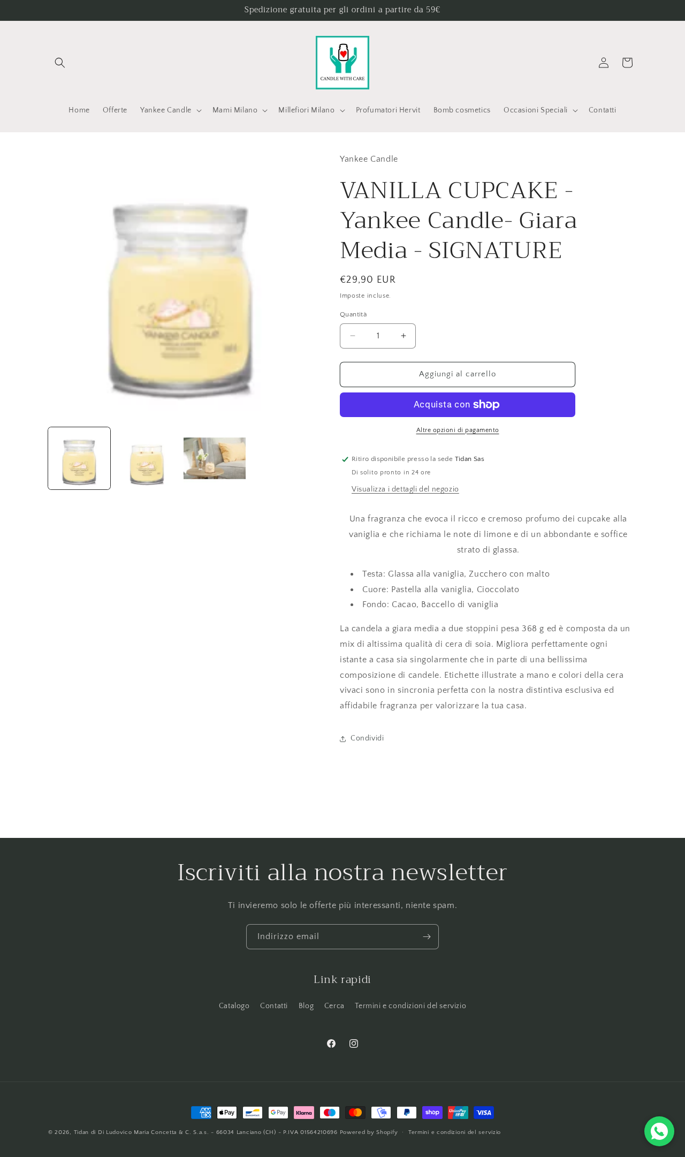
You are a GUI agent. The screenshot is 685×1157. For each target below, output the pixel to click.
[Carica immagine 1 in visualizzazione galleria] (79, 458)
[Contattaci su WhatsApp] (659, 1131)
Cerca (334, 1006)
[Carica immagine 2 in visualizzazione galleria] (147, 458)
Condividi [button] (367, 738)
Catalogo (234, 1006)
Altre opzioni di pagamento (457, 430)
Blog (306, 1006)
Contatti (274, 1006)
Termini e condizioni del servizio (410, 1006)
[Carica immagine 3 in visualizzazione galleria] (215, 458)
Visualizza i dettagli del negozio (405, 489)
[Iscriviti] (426, 936)
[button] (60, 62)
